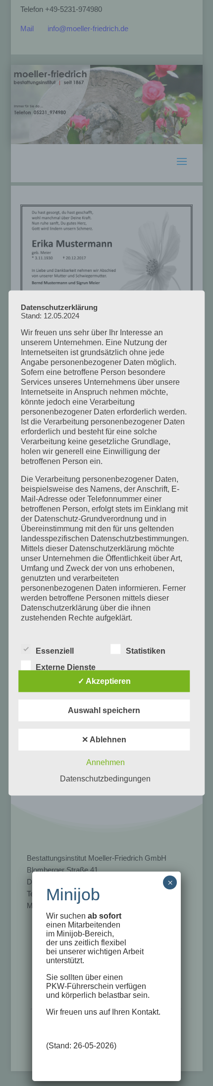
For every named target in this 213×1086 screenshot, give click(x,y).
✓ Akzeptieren (104, 681)
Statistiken (145, 651)
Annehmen (105, 762)
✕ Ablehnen (104, 739)
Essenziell (55, 651)
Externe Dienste (66, 667)
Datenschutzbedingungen (105, 779)
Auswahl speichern (104, 710)
